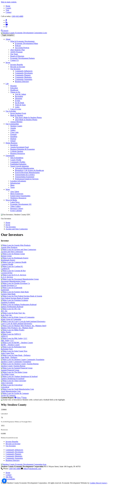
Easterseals (5, 290)
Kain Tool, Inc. (6, 315)
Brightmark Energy (8, 260)
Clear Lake (14, 132)
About (8, 39)
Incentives (14, 145)
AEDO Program (16, 52)
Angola (13, 128)
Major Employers (16, 194)
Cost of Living (15, 109)
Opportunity (10, 156)
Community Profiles (17, 162)
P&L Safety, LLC (7, 340)
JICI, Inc (4, 311)
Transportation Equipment (24, 177)
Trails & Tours (20, 105)
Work (8, 189)
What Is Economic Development (22, 41)
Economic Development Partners (22, 58)
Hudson (13, 139)
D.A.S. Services (7, 277)
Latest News (15, 202)
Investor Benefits (16, 65)
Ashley (13, 130)
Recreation (19, 96)
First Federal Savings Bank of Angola (15, 298)
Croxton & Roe (6, 273)
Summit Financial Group (10, 370)
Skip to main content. (9, 2)
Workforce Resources (18, 198)
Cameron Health (7, 264)
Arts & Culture (20, 94)
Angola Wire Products (9, 247)
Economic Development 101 (21, 204)
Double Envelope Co (9, 285)
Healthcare (14, 90)
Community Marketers (23, 77)
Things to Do (15, 92)
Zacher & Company (8, 395)
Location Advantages (18, 181)
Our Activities (11, 111)
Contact (8, 12)
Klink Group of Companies (11, 319)
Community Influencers (23, 71)
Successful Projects (22, 48)
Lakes (17, 107)
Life (7, 84)
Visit (7, 10)
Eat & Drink (19, 103)
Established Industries (18, 164)
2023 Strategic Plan (17, 50)
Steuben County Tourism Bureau (13, 366)
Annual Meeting (16, 122)
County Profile (15, 160)
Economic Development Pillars (26, 43)
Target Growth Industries (19, 166)
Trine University (7, 383)
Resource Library (16, 208)
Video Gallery (15, 206)
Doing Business (11, 143)
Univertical (5, 387)
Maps (12, 185)
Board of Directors (17, 56)
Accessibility (10, 479)
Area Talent (14, 192)
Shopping (18, 98)
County (8, 8)
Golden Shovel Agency (98, 483)
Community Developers (24, 73)
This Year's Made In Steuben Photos (28, 117)
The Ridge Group (7, 374)
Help (24, 398)
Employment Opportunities (20, 196)
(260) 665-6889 (17, 16)
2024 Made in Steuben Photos (26, 120)
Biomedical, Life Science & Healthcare (29, 170)
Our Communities (12, 124)
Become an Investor (17, 67)
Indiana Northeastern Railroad (12, 307)
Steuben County (16, 126)
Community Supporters (23, 79)
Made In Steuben (16, 115)
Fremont (13, 134)
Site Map (9, 477)
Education (14, 88)
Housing (13, 86)
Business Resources (17, 153)
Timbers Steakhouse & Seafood (12, 379)
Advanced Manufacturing (24, 168)
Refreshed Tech (7, 349)
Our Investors (15, 69)
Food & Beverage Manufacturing (27, 172)
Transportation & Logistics (25, 175)
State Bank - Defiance (9, 357)
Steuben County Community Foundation (16, 362)
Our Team (14, 54)
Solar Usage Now (7, 353)
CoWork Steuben (16, 151)
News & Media (11, 200)
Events (17, 101)
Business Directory (22, 82)
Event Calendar (16, 211)
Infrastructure (15, 183)
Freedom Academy (8, 302)
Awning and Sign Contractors (12, 252)
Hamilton (13, 137)
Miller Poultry (6, 332)
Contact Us (14, 60)
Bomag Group (6, 256)
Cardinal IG (5, 269)
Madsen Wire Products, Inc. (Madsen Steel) (17, 328)
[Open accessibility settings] (4, 480)
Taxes (12, 187)
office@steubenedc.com (32, 469)
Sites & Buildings (16, 158)
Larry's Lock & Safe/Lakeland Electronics (16, 324)
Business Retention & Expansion (22, 149)
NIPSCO (4, 336)
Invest (8, 62)
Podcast (18, 46)
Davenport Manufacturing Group (13, 281)
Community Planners (23, 75)
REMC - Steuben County (10, 345)
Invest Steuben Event (18, 113)
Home (8, 6)
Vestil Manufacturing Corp (11, 391)
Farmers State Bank (8, 294)
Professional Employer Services (26, 179)
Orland (12, 141)
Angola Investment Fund (19, 147)
